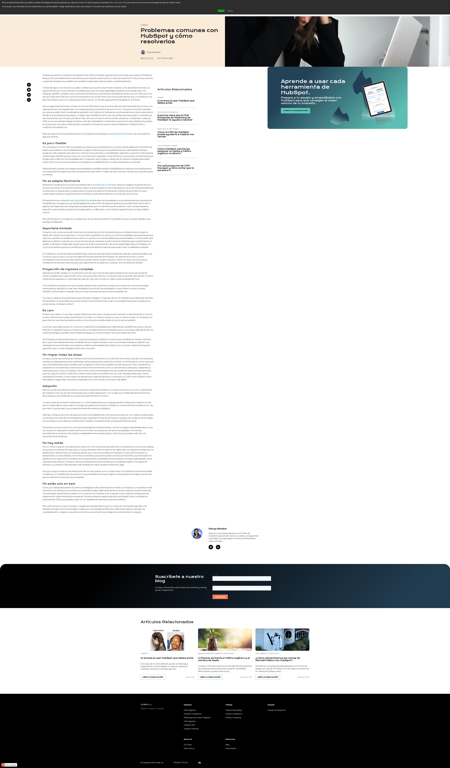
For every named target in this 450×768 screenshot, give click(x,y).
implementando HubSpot (121, 134)
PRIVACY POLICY (181, 763)
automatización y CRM (101, 185)
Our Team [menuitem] (188, 745)
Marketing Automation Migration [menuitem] (197, 718)
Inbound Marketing (206, 653)
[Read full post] (168, 639)
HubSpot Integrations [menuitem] (193, 714)
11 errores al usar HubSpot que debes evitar (176, 102)
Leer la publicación (153, 677)
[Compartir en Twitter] (29, 90)
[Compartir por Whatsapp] (29, 100)
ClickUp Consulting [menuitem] (233, 718)
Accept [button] (221, 11)
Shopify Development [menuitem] (277, 710)
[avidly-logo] (146, 704)
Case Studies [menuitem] (231, 748)
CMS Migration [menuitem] (190, 721)
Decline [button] (230, 11)
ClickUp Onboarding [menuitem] (234, 710)
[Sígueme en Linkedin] (218, 547)
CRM (257, 653)
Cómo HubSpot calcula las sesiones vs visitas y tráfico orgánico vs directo (174, 151)
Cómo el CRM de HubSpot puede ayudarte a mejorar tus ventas (175, 134)
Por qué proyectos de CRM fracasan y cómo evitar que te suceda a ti (175, 168)
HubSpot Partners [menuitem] (191, 729)
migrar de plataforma (79, 200)
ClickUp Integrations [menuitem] (234, 714)
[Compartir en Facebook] (29, 85)
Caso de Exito (228, 653)
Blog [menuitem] (227, 745)
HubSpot (144, 25)
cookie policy (118, 2)
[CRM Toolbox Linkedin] (199, 762)
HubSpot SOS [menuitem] (189, 725)
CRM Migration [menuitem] (190, 710)
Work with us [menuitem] (189, 748)
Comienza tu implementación (295, 110)
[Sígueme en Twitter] (211, 547)
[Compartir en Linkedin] (29, 95)
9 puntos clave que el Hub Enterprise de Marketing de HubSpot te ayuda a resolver (175, 117)
